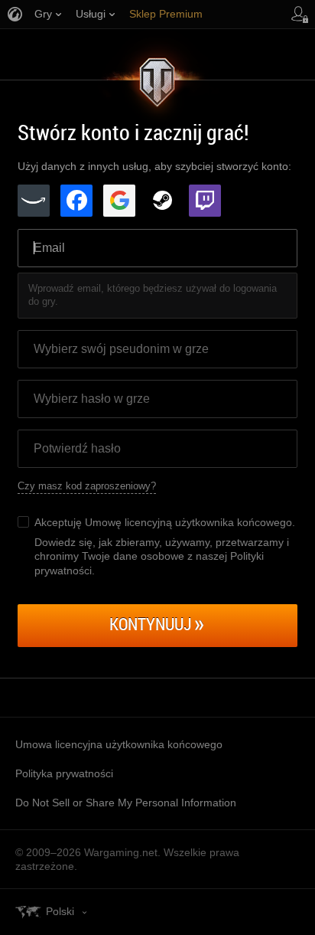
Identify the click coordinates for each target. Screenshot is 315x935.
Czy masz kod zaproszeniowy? (87, 486)
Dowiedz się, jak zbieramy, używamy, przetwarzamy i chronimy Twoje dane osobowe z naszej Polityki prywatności (161, 556)
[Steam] (162, 201)
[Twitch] (205, 201)
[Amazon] (34, 201)
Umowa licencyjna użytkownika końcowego (118, 744)
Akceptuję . (164, 522)
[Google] (119, 201)
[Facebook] (76, 201)
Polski (60, 911)
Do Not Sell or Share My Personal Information (125, 802)
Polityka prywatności (64, 773)
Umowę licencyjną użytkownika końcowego (188, 522)
